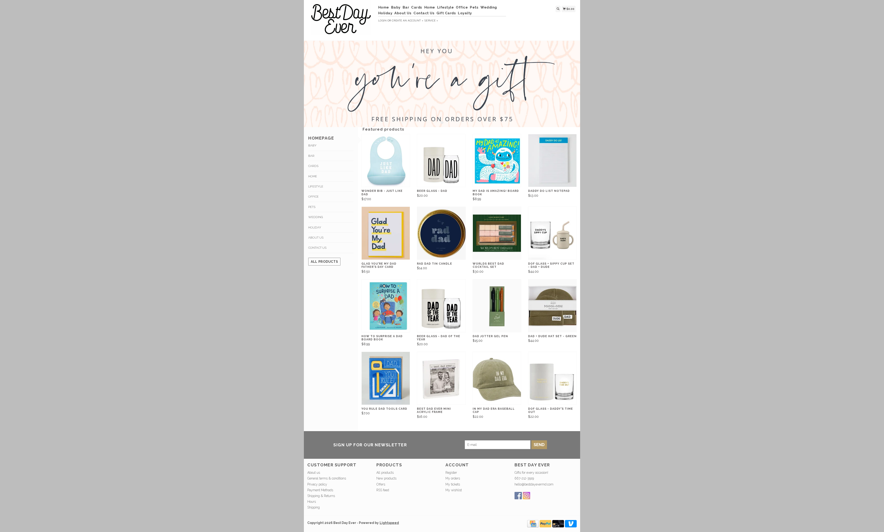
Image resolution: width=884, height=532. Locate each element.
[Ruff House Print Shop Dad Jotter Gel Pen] (497, 305)
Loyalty (465, 13)
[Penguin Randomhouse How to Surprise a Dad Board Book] (386, 305)
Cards (416, 7)
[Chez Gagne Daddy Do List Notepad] (552, 160)
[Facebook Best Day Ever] (518, 495)
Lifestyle (445, 7)
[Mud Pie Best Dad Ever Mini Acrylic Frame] (441, 378)
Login (382, 20)
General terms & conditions (326, 478)
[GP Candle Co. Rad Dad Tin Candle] (441, 233)
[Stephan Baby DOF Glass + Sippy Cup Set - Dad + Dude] (552, 233)
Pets (474, 7)
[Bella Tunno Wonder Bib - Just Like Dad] (386, 160)
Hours (311, 501)
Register (451, 472)
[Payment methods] (533, 523)
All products (324, 261)
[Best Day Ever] (341, 19)
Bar (406, 7)
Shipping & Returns (321, 496)
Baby (396, 7)
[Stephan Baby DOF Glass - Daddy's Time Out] (552, 378)
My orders (452, 478)
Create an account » (407, 20)
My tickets (452, 484)
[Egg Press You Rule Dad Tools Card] (386, 378)
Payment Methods (320, 490)
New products (386, 478)
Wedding (488, 7)
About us (313, 472)
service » (431, 20)
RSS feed (382, 490)
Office (462, 7)
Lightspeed (389, 523)
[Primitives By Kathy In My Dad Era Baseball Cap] (497, 378)
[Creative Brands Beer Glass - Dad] (441, 160)
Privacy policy (317, 484)
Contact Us (423, 13)
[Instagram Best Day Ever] (526, 495)
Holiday (385, 13)
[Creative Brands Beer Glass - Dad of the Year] (441, 305)
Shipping (313, 507)
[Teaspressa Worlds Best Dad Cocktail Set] (497, 233)
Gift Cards (446, 13)
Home (383, 7)
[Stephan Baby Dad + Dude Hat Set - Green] (552, 305)
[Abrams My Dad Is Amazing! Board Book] (497, 160)
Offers (380, 484)
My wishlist (453, 490)
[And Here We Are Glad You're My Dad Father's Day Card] (386, 233)
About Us (402, 13)
